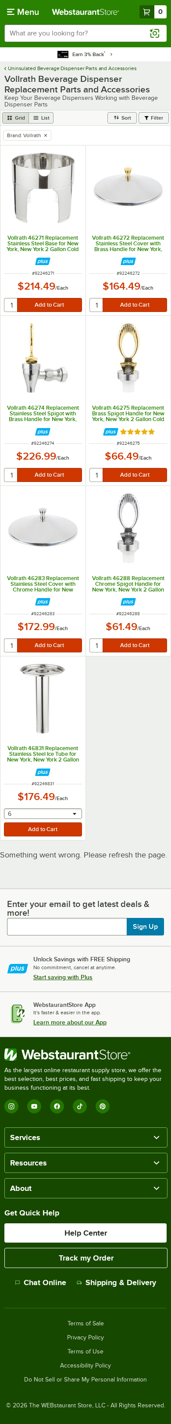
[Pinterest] (103, 1106)
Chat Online (45, 1282)
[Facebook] (57, 1106)
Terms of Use (85, 1352)
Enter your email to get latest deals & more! (78, 908)
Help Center (85, 1233)
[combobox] (85, 33)
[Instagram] (11, 1106)
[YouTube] (34, 1106)
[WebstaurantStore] (85, 1055)
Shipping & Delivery (121, 1282)
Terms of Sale (86, 1324)
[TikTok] (80, 1106)
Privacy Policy (85, 1338)
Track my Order (86, 1258)
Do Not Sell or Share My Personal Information (85, 1380)
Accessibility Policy (85, 1366)
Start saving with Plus (63, 977)
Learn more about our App (70, 1022)
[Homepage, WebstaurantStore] (85, 12)
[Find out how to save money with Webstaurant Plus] (42, 261)
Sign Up (145, 927)
